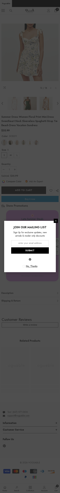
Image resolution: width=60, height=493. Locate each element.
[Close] (56, 221)
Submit (30, 250)
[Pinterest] (30, 259)
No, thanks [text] (31, 266)
